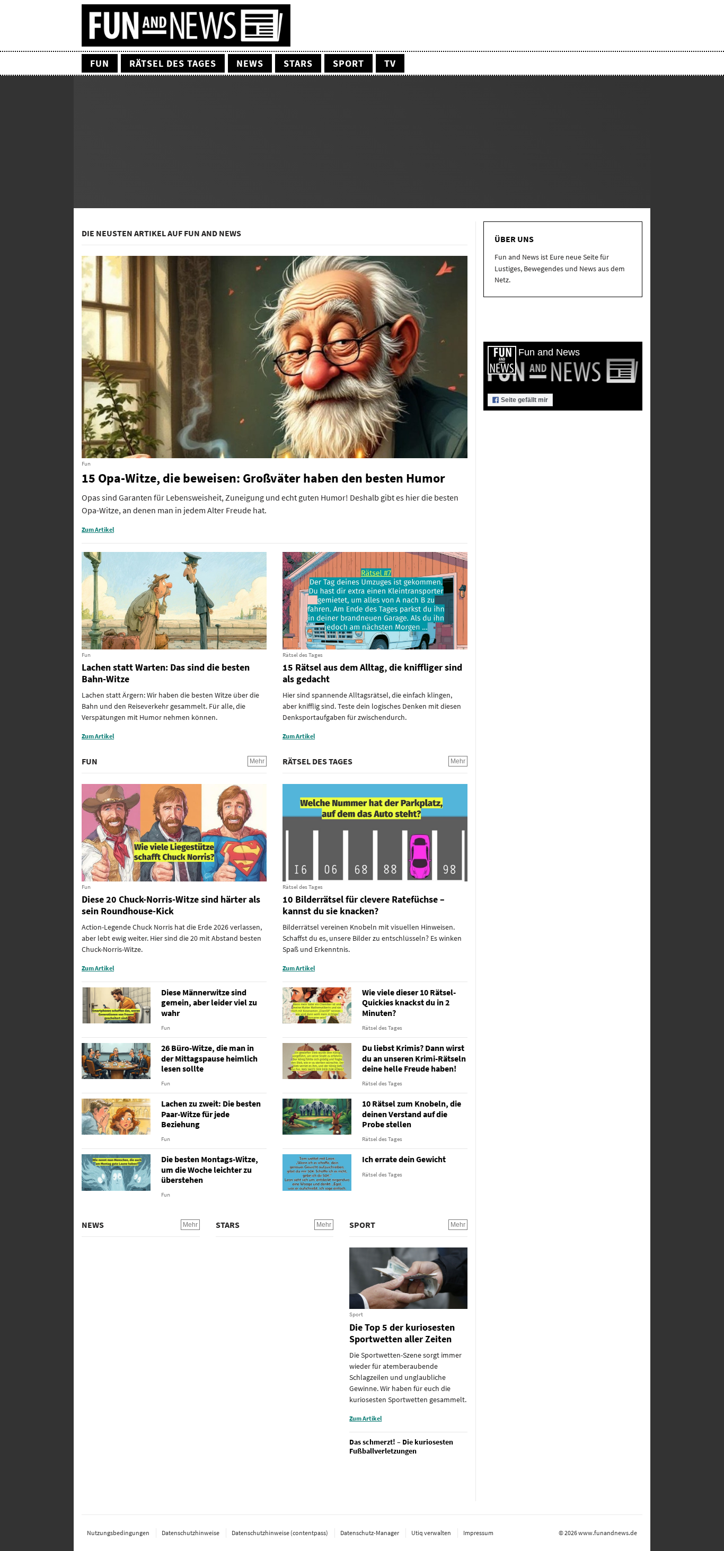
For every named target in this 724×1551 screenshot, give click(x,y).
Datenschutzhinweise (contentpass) (280, 1533)
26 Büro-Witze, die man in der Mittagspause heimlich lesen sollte (209, 1058)
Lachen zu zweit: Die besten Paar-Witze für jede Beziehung (211, 1114)
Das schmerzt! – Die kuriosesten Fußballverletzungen (401, 1447)
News (249, 63)
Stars (298, 63)
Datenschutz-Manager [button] (369, 1533)
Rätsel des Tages (172, 63)
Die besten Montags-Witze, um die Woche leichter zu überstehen (209, 1169)
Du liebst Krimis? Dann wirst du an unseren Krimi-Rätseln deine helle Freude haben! (414, 1058)
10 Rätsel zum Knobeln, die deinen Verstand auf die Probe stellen (411, 1114)
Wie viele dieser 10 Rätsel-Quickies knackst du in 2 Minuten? (409, 1002)
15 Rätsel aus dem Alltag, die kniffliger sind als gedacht (372, 673)
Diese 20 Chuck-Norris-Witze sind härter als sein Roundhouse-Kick (171, 905)
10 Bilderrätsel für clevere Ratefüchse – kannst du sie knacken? (363, 905)
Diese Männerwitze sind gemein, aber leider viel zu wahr (209, 1002)
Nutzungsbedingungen (118, 1533)
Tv (390, 63)
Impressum (478, 1533)
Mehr (257, 761)
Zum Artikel (98, 529)
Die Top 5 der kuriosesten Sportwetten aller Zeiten (402, 1333)
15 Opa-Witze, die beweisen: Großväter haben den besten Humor (263, 478)
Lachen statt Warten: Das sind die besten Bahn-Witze (166, 673)
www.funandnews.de (607, 1533)
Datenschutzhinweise (190, 1533)
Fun (99, 63)
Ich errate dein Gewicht (404, 1159)
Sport (348, 63)
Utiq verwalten (431, 1533)
